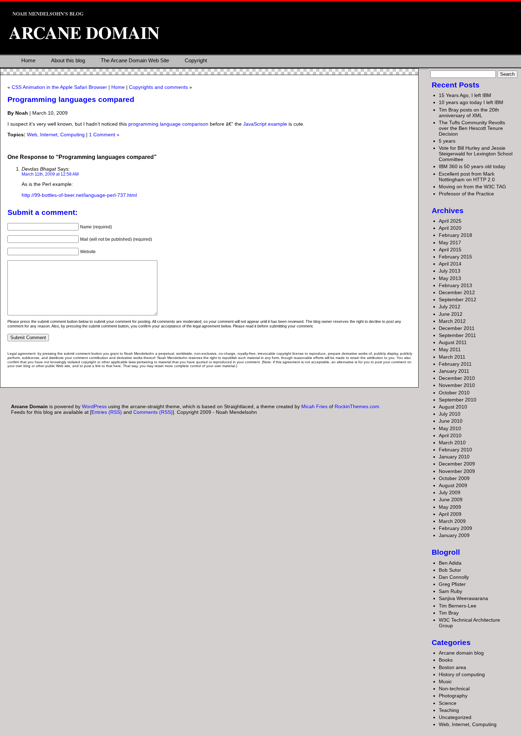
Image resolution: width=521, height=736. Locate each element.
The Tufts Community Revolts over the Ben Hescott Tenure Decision (472, 128)
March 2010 (452, 442)
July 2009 (449, 492)
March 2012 (452, 321)
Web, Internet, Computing (56, 134)
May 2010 (450, 428)
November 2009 (457, 471)
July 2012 (449, 306)
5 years (447, 141)
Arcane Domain (84, 32)
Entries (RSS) (106, 412)
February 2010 (455, 449)
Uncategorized (455, 717)
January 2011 (454, 371)
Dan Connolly (454, 577)
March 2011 (452, 357)
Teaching (449, 710)
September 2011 (457, 335)
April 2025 (450, 221)
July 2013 (449, 271)
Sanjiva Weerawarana (463, 598)
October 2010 (454, 392)
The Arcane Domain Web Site (135, 60)
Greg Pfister (452, 584)
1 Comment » (104, 134)
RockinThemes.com (357, 406)
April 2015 (450, 249)
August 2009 (453, 485)
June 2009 (451, 499)
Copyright (196, 60)
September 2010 (457, 400)
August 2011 (453, 342)
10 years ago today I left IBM (471, 102)
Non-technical (454, 688)
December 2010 (457, 378)
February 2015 (455, 256)
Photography (453, 695)
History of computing (462, 674)
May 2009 (450, 507)
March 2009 (452, 521)
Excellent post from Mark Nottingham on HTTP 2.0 (467, 176)
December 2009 (457, 464)
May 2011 (450, 349)
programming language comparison (168, 124)
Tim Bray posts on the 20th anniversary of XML (469, 112)
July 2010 (449, 414)
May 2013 (450, 278)
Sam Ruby (450, 591)
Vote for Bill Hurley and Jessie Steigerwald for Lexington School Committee (475, 153)
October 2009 (454, 478)
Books (446, 660)
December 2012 (457, 292)
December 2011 (457, 328)
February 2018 (455, 235)
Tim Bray (449, 613)
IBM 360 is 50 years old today (472, 166)
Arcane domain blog (461, 653)
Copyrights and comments (158, 87)
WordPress (94, 406)
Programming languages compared (70, 99)
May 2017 (450, 242)
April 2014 (450, 264)
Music (445, 681)
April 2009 (450, 514)
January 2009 (454, 535)
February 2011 (455, 364)
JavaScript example (265, 124)
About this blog (68, 60)
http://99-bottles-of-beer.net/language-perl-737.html (79, 195)
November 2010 (457, 385)
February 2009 (455, 528)
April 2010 (450, 435)
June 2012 (451, 314)
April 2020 (450, 228)
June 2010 (451, 421)
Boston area (452, 667)
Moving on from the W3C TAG (472, 186)
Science (447, 703)
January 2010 (454, 457)
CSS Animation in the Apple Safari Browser (59, 87)
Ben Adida (450, 563)
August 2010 (453, 407)
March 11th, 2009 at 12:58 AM (50, 174)
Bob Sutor (450, 570)
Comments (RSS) (153, 412)
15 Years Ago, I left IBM (465, 95)
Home (28, 60)
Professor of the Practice (466, 193)
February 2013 (455, 285)
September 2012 (457, 299)
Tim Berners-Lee (457, 606)
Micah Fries (315, 406)
